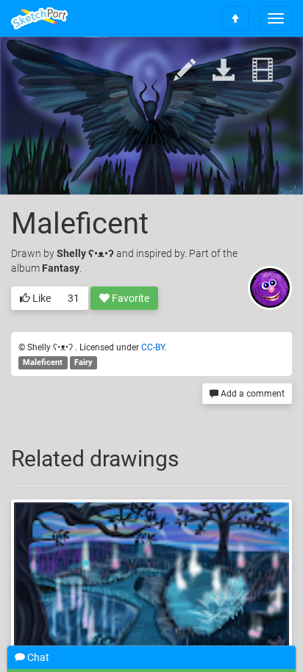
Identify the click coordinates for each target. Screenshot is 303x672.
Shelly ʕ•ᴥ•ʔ (86, 253)
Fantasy (60, 268)
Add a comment (251, 394)
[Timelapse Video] (262, 70)
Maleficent (43, 362)
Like (40, 298)
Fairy (83, 362)
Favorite (129, 298)
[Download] (223, 70)
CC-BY (153, 347)
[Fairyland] (151, 574)
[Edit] (184, 70)
